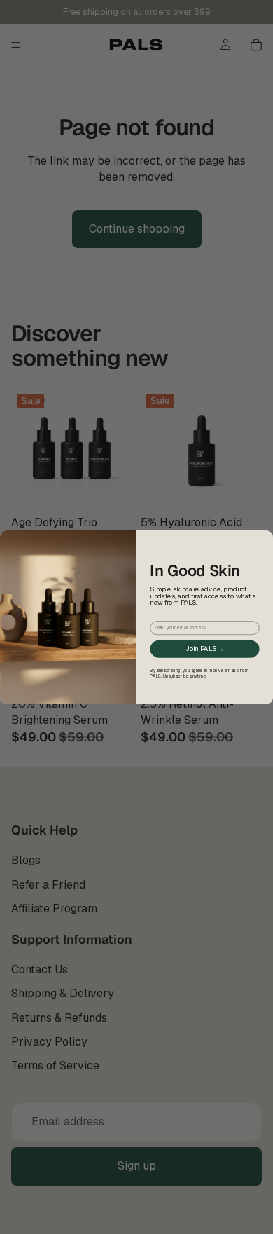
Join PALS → (205, 648)
